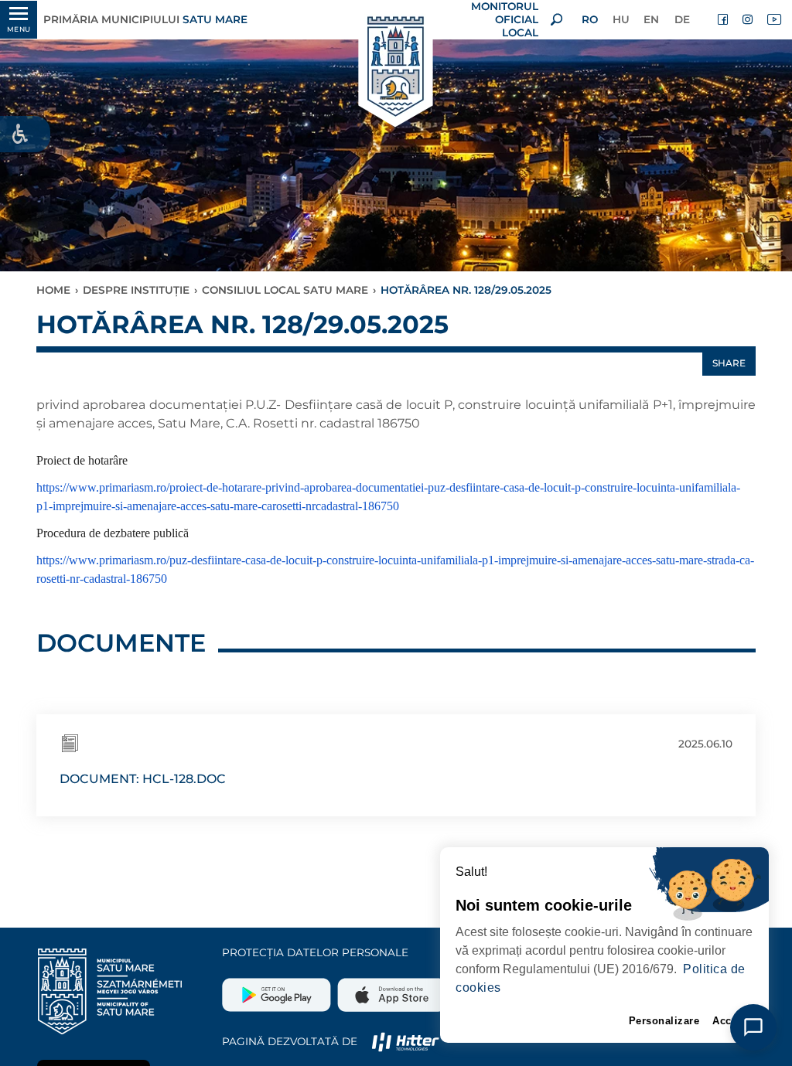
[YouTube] (773, 19)
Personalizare (664, 1021)
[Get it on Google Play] (278, 989)
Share (729, 363)
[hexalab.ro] (405, 1041)
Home (53, 290)
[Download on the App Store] (390, 989)
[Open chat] (753, 1027)
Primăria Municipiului (145, 19)
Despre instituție (136, 290)
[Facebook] (724, 19)
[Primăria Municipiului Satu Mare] (395, 68)
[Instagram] (748, 19)
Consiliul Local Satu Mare (285, 290)
